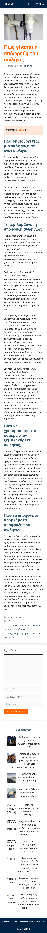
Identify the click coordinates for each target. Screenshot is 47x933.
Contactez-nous (26, 922)
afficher (22, 130)
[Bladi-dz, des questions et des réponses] (9, 4)
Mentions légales (9, 922)
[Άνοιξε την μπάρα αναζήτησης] (29, 4)
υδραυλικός (13, 621)
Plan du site (40, 922)
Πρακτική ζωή (14, 617)
